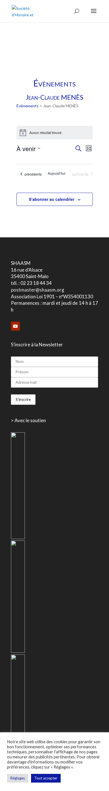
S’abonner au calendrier (51, 199)
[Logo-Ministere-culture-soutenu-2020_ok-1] (18, 651)
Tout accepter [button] (45, 778)
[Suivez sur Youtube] (15, 326)
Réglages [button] (17, 778)
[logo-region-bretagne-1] (18, 537)
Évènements (27, 105)
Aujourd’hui (56, 173)
